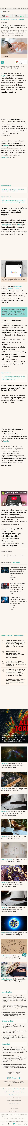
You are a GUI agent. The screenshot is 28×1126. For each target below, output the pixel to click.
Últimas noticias (4, 8)
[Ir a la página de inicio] (2, 12)
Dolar (8, 1124)
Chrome (17, 555)
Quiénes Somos (8, 1091)
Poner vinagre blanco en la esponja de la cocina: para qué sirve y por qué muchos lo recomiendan (16, 663)
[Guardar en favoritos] (2, 62)
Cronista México (5, 19)
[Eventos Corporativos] (15, 1082)
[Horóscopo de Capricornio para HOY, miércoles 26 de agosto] (14, 827)
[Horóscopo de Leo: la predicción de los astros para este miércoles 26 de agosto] (14, 754)
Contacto (5, 1088)
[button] (24, 955)
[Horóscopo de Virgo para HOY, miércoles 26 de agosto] (14, 946)
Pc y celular (14, 19)
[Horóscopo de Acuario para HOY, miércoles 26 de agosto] (14, 850)
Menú (3, 1124)
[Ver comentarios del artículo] (18, 68)
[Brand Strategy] (22, 1082)
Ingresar (25, 1124)
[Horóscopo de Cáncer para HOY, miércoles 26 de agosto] (14, 923)
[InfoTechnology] (18, 1085)
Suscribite (22, 1088)
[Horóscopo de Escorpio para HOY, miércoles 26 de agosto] (14, 779)
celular (10, 555)
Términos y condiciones (14, 1103)
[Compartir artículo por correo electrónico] (15, 68)
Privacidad (14, 1105)
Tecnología (21, 19)
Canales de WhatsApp (14, 1088)
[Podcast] (10, 1085)
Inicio (14, 1124)
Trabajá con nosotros (14, 1094)
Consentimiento (14, 1108)
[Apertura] (7, 1082)
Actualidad (13, 8)
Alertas (19, 1124)
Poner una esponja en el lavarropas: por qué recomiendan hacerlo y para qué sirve (15, 681)
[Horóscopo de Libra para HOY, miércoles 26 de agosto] (14, 969)
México (23, 555)
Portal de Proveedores (18, 1091)
